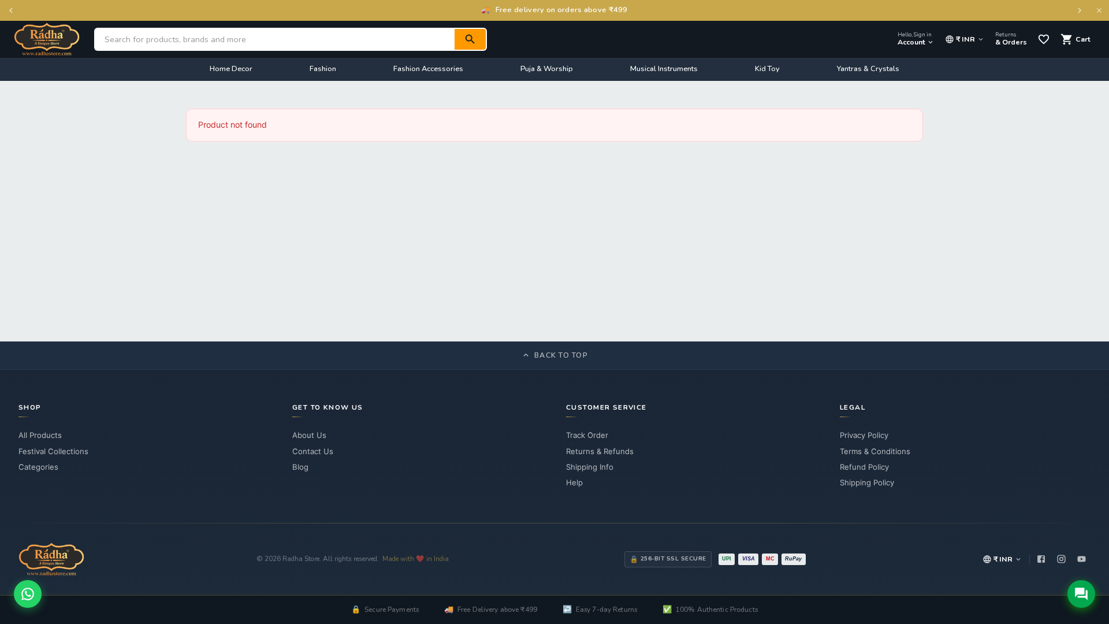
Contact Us (312, 451)
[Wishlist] (1044, 39)
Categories (38, 466)
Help (574, 482)
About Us (309, 435)
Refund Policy (864, 466)
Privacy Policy (864, 435)
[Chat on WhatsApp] (28, 594)
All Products (40, 435)
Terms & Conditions (875, 451)
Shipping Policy (867, 482)
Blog (300, 466)
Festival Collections (53, 451)
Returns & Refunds (600, 451)
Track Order (587, 435)
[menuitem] (231, 69)
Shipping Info (589, 466)
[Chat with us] (1081, 594)
